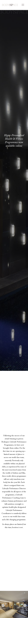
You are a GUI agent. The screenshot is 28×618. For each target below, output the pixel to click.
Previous (3, 605)
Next (24, 605)
